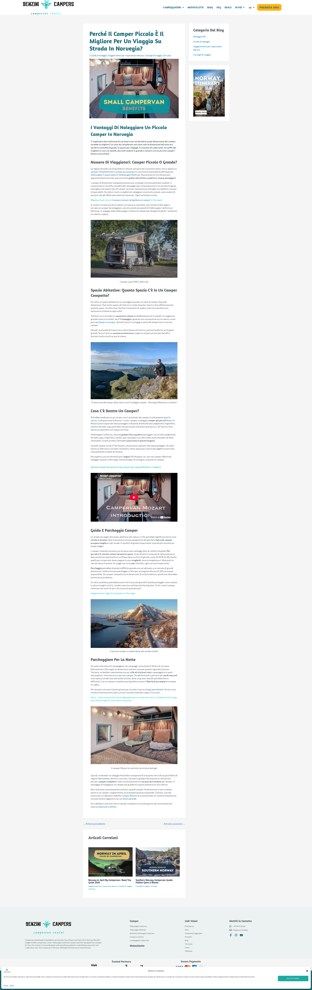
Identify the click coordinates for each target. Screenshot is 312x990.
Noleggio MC (199, 36)
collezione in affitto (106, 806)
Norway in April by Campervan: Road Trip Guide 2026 (109, 881)
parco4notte (157, 689)
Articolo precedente (94, 824)
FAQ (219, 7)
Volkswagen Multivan (129, 174)
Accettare (293, 978)
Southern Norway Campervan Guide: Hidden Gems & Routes (154, 881)
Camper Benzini (129, 795)
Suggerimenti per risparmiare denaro (126, 55)
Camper (134, 921)
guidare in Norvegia (125, 593)
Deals (228, 7)
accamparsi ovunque (105, 322)
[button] (307, 971)
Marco (169, 420)
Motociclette (196, 7)
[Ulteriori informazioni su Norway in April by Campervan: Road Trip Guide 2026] (110, 861)
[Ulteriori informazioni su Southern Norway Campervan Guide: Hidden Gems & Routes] (158, 861)
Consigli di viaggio (153, 55)
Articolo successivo (174, 824)
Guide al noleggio (98, 55)
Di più (238, 7)
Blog (210, 7)
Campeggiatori (172, 7)
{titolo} (6, 985)
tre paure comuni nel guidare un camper (131, 200)
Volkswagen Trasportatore (104, 174)
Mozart (94, 423)
